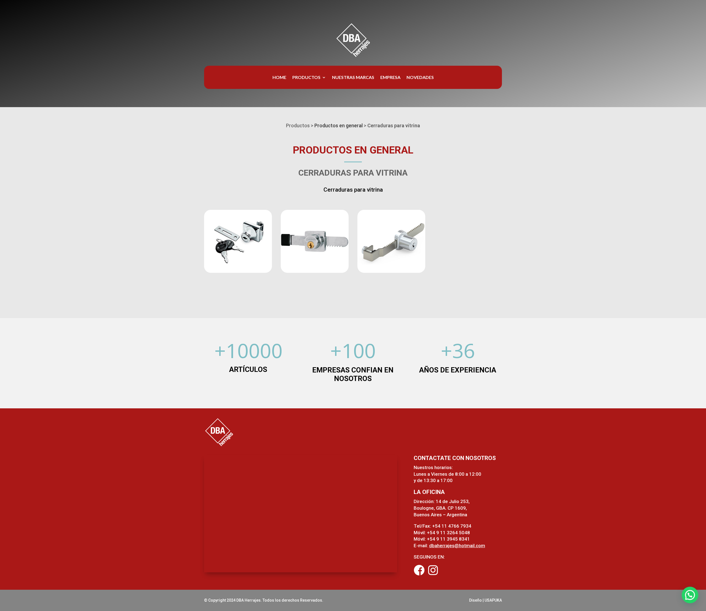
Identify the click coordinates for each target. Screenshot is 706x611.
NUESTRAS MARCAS (353, 77)
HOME (279, 77)
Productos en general (338, 125)
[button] (690, 595)
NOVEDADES (420, 77)
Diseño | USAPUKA (485, 600)
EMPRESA (390, 77)
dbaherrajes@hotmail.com (457, 545)
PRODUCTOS (306, 77)
